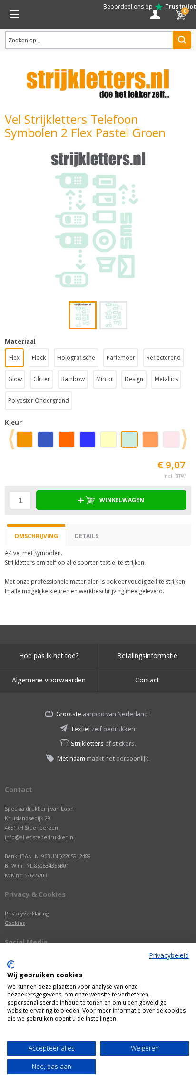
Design (134, 379)
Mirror (104, 379)
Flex (14, 358)
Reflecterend (164, 358)
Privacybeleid (169, 955)
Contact (147, 679)
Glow (15, 379)
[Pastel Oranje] (152, 443)
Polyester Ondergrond (38, 400)
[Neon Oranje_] (26, 443)
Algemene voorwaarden (49, 679)
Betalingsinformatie (147, 655)
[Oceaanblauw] (47, 443)
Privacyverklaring (27, 913)
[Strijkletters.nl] (98, 77)
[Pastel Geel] (110, 443)
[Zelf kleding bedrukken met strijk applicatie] (14, 14)
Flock (39, 358)
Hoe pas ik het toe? (48, 655)
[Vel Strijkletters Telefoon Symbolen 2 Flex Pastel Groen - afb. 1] (98, 220)
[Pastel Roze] (173, 443)
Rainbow (73, 379)
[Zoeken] (182, 40)
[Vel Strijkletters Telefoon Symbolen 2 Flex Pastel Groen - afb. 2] (113, 315)
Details (86, 536)
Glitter (41, 379)
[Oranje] (68, 443)
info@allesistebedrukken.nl (40, 837)
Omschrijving (36, 536)
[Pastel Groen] (131, 443)
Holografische (76, 358)
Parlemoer (121, 358)
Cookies (15, 922)
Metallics (166, 379)
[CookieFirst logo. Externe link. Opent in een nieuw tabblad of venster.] (10, 964)
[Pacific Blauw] (89, 443)
